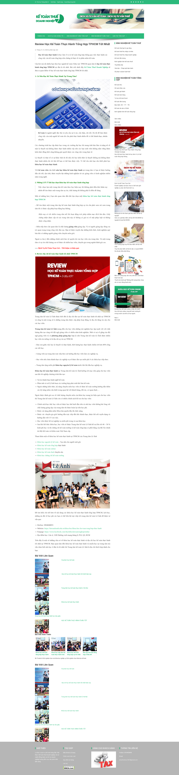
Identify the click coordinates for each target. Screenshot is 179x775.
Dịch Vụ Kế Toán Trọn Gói (49, 248)
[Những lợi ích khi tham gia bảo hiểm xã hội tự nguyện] (129, 202)
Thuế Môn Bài (119, 65)
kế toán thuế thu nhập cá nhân (124, 51)
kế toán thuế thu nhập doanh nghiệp (125, 55)
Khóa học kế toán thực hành (70, 602)
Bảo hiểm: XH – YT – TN (122, 105)
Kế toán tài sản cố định (122, 108)
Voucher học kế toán (67, 560)
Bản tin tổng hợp (119, 36)
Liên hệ (65, 763)
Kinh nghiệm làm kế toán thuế (124, 61)
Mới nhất (117, 122)
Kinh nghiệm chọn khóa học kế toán (76, 658)
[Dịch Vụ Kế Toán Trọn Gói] (129, 171)
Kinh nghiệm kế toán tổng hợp (77, 36)
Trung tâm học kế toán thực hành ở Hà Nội (74, 588)
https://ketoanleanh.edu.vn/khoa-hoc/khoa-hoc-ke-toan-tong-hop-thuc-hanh (73, 528)
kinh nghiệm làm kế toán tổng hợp (125, 111)
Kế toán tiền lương (120, 101)
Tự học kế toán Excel (121, 98)
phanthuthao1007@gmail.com (128, 760)
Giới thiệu (53, 2)
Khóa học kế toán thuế (45, 452)
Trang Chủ (41, 36)
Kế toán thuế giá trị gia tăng (123, 48)
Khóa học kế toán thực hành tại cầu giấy (48, 616)
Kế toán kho (118, 85)
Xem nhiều (118, 119)
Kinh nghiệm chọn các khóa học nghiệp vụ (54, 658)
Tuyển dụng (60, 2)
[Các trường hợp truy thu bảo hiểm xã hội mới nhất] (129, 233)
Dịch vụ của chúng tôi (55, 36)
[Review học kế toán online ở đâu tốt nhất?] (129, 297)
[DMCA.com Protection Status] (68, 767)
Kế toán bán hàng (120, 95)
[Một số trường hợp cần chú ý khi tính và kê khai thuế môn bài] (129, 264)
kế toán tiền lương (120, 58)
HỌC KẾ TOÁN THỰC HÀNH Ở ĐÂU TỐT (74, 620)
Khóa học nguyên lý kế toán (47, 442)
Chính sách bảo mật (69, 756)
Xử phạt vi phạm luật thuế (122, 71)
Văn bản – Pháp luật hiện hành (124, 68)
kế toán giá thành (120, 91)
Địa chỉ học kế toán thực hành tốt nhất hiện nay (76, 574)
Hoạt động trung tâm (69, 2)
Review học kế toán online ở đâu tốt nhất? (127, 309)
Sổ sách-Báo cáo (120, 88)
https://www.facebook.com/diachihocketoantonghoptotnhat (67, 532)
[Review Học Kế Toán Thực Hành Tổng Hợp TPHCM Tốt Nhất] (129, 137)
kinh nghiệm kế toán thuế (100, 36)
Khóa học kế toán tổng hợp (47, 445)
